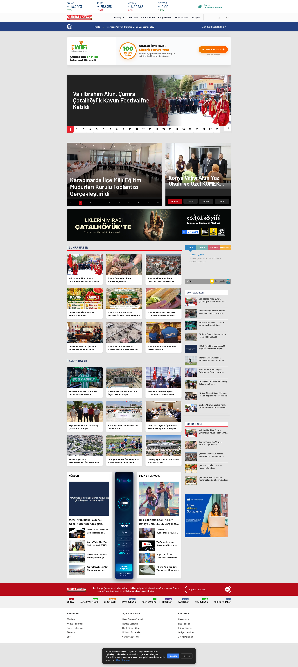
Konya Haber (165, 17)
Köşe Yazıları (182, 17)
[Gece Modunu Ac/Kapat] (213, 18)
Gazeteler (132, 17)
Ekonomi (71, 632)
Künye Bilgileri (185, 628)
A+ (227, 17)
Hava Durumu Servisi (132, 619)
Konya (190, 201)
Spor (221, 201)
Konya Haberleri (75, 623)
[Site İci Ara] (208, 18)
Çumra (206, 201)
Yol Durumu (201, 600)
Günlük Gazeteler (130, 636)
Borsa (70, 600)
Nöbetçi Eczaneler (131, 632)
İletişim (196, 17)
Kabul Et (173, 656)
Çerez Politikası (185, 636)
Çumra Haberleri (75, 628)
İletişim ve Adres (186, 632)
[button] (70, 129)
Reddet (187, 656)
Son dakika (214, 26)
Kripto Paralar (222, 600)
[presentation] (226, 128)
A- (220, 18)
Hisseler (167, 600)
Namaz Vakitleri (89, 600)
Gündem (174, 201)
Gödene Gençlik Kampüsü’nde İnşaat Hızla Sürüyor (129, 26)
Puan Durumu (149, 600)
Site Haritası (184, 623)
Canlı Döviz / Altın (131, 628)
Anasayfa (118, 17)
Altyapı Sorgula (211, 49)
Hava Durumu (129, 600)
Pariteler (183, 600)
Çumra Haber (148, 17)
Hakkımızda (183, 619)
